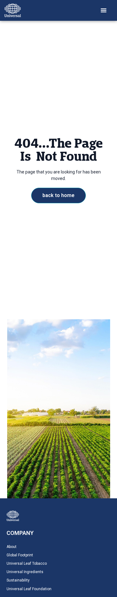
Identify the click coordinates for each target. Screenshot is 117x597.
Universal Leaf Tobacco (27, 563)
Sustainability (18, 580)
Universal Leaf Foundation (29, 589)
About (12, 547)
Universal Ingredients (25, 572)
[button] (103, 10)
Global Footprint (20, 555)
